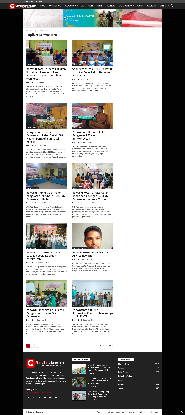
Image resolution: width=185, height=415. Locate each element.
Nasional (139, 6)
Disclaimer (131, 412)
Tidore (120, 388)
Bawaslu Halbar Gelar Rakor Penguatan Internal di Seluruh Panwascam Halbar (45, 196)
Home (42, 6)
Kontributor (155, 412)
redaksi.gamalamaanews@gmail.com (40, 392)
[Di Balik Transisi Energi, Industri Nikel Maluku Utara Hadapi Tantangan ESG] (79, 369)
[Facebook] (29, 398)
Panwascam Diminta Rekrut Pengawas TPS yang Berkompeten (90, 135)
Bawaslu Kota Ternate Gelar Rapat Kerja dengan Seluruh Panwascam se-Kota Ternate (90, 196)
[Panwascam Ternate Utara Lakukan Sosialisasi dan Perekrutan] (46, 236)
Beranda (28, 31)
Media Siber (120, 412)
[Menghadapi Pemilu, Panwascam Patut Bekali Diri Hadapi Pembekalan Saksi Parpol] (46, 116)
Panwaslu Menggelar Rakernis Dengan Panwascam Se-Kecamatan (45, 313)
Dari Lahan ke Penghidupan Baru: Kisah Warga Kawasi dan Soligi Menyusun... (100, 394)
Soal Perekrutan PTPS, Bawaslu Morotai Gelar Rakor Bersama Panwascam (92, 72)
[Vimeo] (45, 398)
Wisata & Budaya (125, 6)
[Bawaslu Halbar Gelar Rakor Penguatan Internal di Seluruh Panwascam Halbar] (46, 176)
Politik (90, 6)
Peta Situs (109, 412)
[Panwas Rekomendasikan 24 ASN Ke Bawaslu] (92, 236)
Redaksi (29, 82)
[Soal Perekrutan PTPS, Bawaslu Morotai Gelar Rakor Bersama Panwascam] (92, 53)
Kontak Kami (142, 412)
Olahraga (111, 6)
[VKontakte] (51, 398)
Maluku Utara (70, 6)
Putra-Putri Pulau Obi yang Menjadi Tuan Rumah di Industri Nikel (99, 380)
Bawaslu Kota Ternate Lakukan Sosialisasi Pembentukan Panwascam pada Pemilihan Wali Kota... (46, 74)
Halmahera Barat (32, 188)
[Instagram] (34, 398)
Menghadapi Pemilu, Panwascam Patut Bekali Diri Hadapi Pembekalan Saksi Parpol (44, 137)
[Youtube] (56, 398)
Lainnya (163, 6)
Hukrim (100, 6)
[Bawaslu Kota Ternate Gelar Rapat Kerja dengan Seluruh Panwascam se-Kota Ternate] (92, 176)
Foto (82, 6)
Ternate (121, 368)
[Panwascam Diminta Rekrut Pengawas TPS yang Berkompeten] (92, 116)
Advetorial (151, 6)
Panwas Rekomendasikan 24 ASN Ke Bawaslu (90, 254)
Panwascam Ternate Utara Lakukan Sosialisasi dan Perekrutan (43, 256)
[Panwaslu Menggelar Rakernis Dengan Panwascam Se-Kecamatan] (46, 293)
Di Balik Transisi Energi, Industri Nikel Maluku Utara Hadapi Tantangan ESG (100, 367)
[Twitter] (40, 398)
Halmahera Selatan (79, 248)
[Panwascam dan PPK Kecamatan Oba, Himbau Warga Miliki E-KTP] (92, 293)
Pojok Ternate (55, 6)
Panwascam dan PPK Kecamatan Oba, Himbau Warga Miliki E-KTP (92, 313)
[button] (172, 6)
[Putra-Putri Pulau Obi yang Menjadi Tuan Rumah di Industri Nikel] (79, 382)
